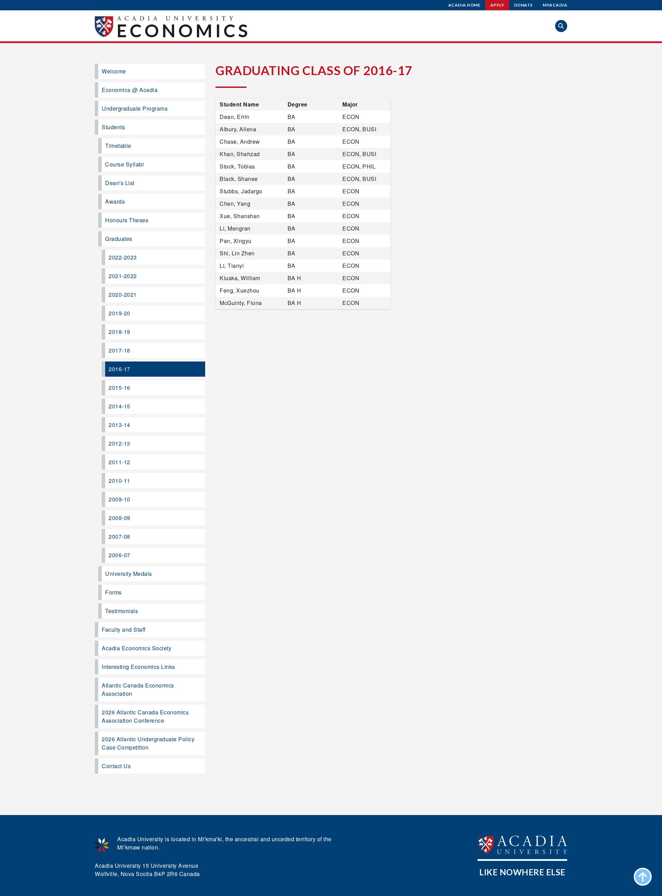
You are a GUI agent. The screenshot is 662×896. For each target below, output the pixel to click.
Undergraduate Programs (135, 108)
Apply (497, 5)
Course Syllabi (124, 164)
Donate (523, 5)
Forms (113, 592)
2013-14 (119, 425)
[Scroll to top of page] (643, 877)
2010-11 (119, 481)
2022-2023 (123, 257)
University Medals (128, 574)
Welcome (114, 71)
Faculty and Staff (124, 629)
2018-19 (119, 332)
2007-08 (119, 536)
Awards (115, 201)
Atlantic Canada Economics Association (138, 689)
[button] (561, 26)
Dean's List (119, 183)
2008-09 (119, 518)
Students (113, 127)
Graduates (118, 239)
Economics (184, 30)
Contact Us (116, 766)
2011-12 (119, 462)
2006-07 (119, 555)
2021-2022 (123, 276)
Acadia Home (464, 5)
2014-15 (119, 406)
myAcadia (555, 5)
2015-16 (119, 387)
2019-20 (119, 313)
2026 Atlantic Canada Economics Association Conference (145, 716)
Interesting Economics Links (138, 667)
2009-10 (119, 499)
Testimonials (121, 611)
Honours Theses (126, 220)
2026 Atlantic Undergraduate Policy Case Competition (148, 743)
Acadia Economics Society (136, 648)
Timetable (118, 146)
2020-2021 (123, 294)
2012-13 (119, 443)
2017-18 (119, 350)
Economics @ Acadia (130, 90)
